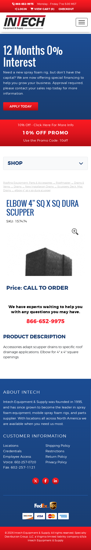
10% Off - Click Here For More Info (46, 125)
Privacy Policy (56, 462)
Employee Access (17, 457)
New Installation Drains (39, 186)
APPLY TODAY (21, 106)
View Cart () (44, 9)
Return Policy (56, 457)
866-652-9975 (24, 4)
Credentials (12, 451)
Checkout (66, 9)
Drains (17, 186)
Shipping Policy (58, 446)
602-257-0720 (25, 462)
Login (22, 9)
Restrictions (55, 451)
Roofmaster (63, 182)
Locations (10, 446)
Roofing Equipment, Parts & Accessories (27, 182)
